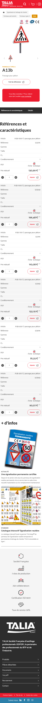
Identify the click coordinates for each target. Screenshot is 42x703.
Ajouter (32, 177)
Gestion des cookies (31, 695)
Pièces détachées (9, 664)
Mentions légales (8, 695)
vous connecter (26, 96)
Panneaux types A (25, 16)
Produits (5, 659)
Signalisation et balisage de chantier (17, 12)
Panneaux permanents (10, 16)
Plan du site (19, 695)
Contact (5, 685)
